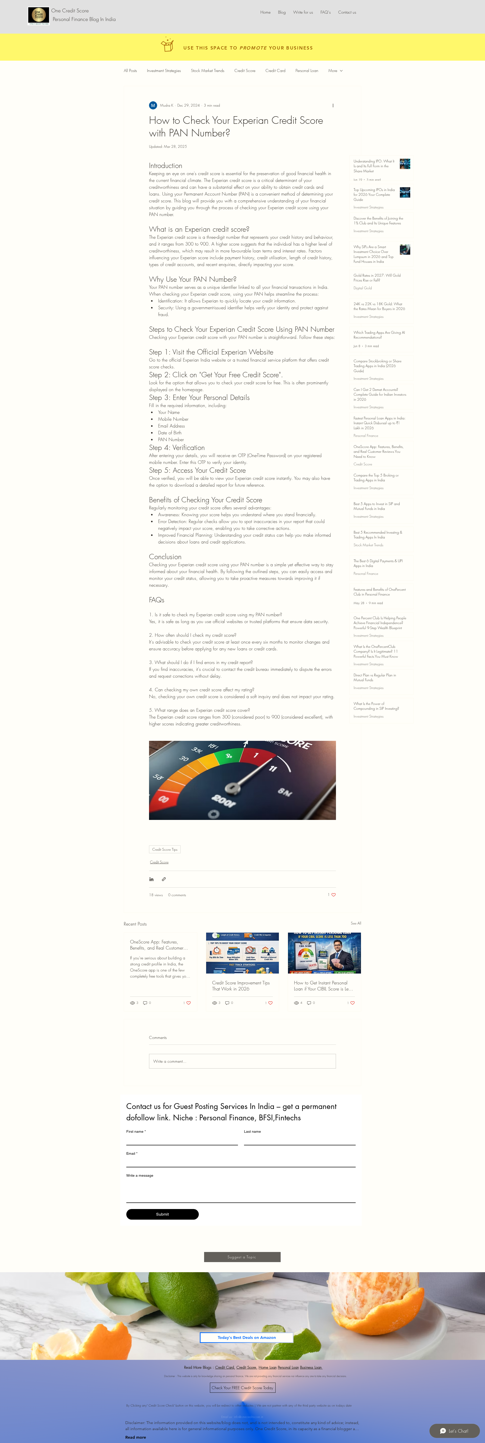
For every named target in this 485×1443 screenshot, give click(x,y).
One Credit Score (70, 10)
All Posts (130, 70)
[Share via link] (163, 879)
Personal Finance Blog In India (83, 19)
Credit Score (244, 70)
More (332, 70)
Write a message (139, 1175)
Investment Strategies (164, 70)
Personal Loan (307, 70)
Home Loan (268, 1367)
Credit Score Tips (164, 849)
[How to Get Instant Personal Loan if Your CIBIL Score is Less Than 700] (324, 953)
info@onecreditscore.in (248, 1413)
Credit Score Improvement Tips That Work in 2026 (241, 986)
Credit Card (275, 70)
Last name (252, 1131)
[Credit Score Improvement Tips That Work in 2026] (242, 953)
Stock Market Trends (207, 70)
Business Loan (311, 1367)
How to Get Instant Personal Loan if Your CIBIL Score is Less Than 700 (323, 986)
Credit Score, (246, 1367)
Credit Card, (225, 1367)
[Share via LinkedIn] (151, 879)
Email (131, 1153)
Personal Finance (366, 435)
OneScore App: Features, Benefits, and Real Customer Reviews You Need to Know (156, 945)
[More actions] (333, 105)
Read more (135, 1437)
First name (136, 1131)
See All (356, 923)
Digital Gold (363, 288)
